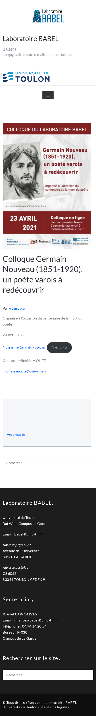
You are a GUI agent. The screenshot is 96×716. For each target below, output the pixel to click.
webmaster (17, 308)
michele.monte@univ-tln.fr (24, 371)
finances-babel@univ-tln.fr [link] (36, 620)
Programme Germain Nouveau (24, 347)
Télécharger (59, 347)
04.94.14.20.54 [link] (34, 626)
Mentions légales (54, 707)
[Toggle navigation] (48, 95)
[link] (36, 620)
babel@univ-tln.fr (28, 534)
